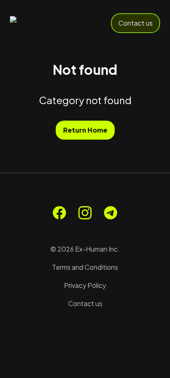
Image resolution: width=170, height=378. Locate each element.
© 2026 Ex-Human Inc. (85, 249)
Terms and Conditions (85, 267)
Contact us (135, 23)
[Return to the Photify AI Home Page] (38, 23)
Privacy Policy (85, 285)
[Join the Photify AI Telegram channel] (110, 212)
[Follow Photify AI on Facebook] (59, 212)
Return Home (85, 130)
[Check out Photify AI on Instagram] (85, 212)
